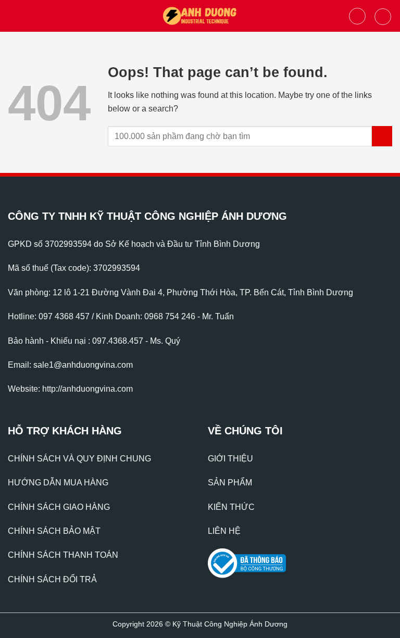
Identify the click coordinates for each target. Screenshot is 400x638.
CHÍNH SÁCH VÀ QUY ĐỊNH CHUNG (79, 458)
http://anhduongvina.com (87, 388)
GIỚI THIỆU (230, 458)
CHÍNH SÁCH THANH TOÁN (63, 555)
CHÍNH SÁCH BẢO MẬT (54, 531)
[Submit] (382, 136)
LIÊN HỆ (224, 531)
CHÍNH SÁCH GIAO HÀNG (59, 507)
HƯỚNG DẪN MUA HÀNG (58, 482)
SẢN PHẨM (230, 482)
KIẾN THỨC (231, 507)
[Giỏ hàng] (382, 16)
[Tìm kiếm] (357, 16)
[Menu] (14, 16)
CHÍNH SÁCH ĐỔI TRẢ (52, 579)
